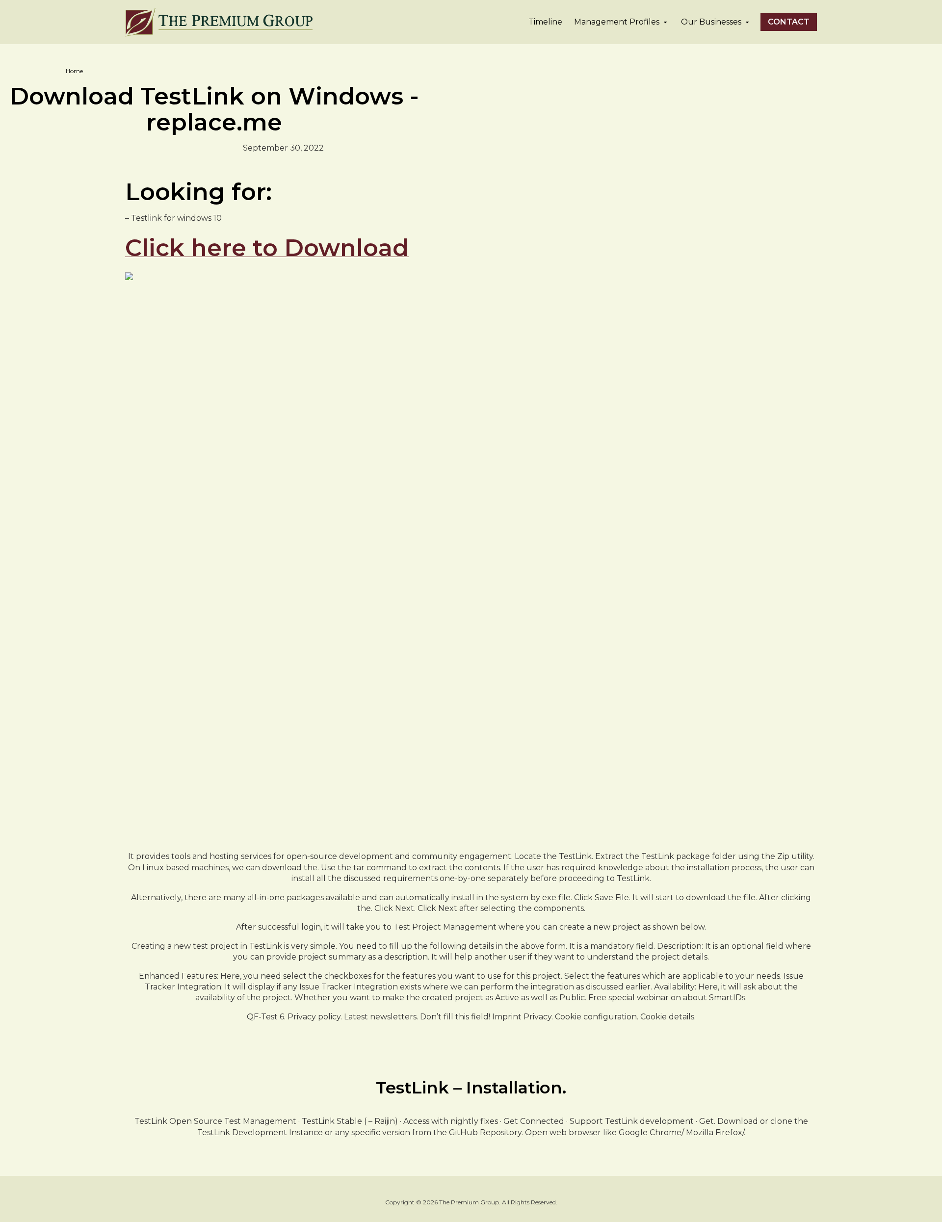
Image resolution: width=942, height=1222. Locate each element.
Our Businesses (711, 21)
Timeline (545, 21)
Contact (789, 21)
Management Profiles (616, 21)
